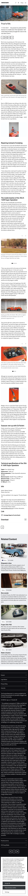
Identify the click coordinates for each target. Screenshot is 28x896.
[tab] (14, 520)
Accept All (7, 883)
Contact (3, 675)
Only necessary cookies (10, 888)
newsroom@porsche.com (7, 508)
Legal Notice (4, 679)
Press (22, 3)
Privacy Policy (4, 684)
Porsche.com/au (5, 841)
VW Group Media (5, 845)
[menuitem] (14, 675)
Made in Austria (5, 653)
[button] (22, 235)
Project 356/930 (6, 625)
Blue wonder (5, 593)
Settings (7, 892)
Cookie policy (9, 879)
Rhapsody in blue (6, 563)
